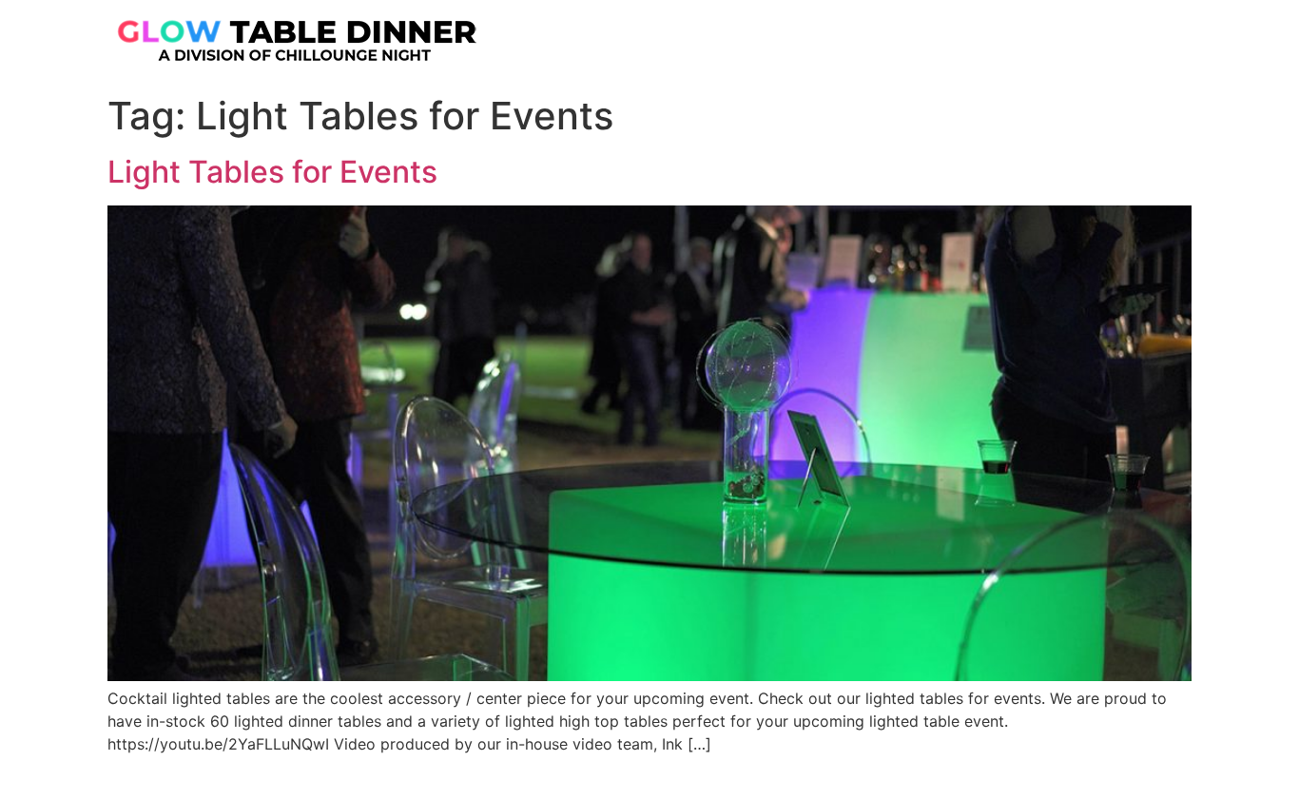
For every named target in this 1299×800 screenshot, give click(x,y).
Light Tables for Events (272, 171)
